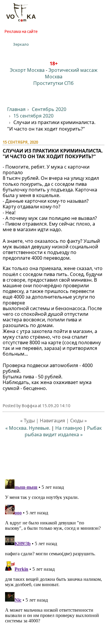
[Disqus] (54, 551)
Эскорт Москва (27, 70)
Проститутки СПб (53, 83)
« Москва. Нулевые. (27, 428)
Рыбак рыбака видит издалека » (63, 431)
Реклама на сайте (21, 31)
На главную (68, 428)
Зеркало (21, 44)
